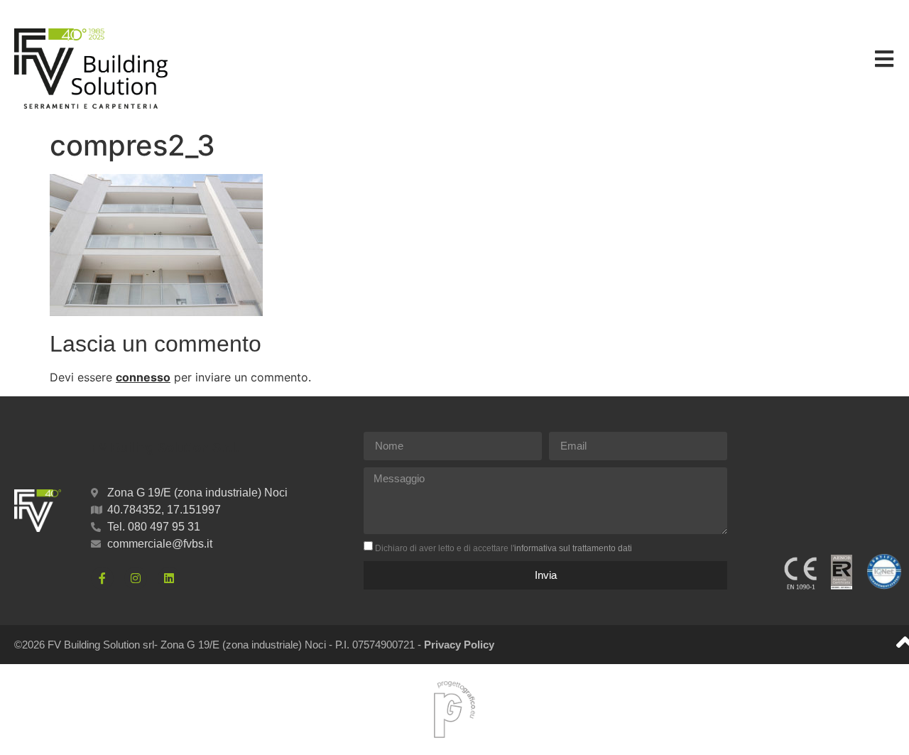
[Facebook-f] (102, 578)
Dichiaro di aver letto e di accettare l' (503, 548)
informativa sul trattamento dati (573, 548)
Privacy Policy (459, 645)
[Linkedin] (169, 578)
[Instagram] (135, 578)
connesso (143, 377)
